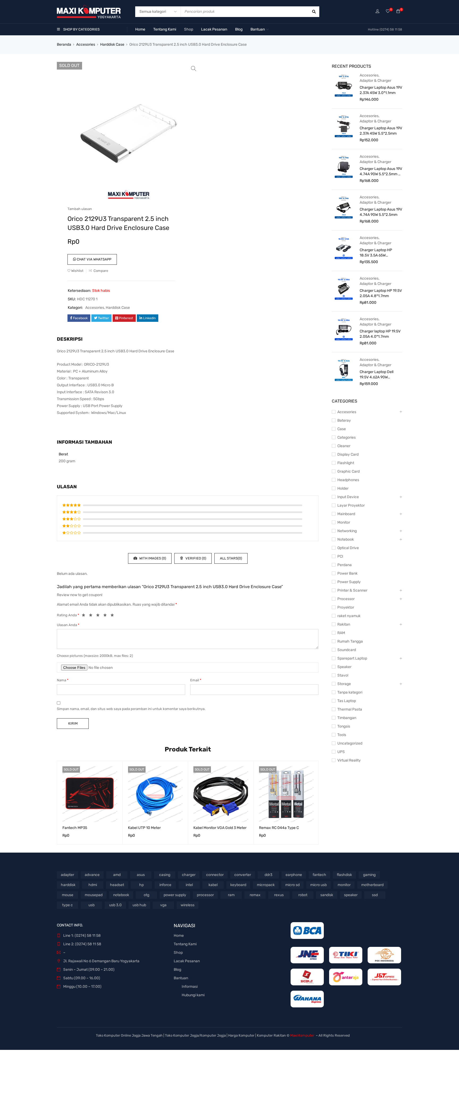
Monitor (343, 522)
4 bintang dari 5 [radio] (106, 616)
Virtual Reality (349, 760)
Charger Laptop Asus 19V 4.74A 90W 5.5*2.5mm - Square (381, 171)
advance (92, 875)
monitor (344, 885)
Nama (63, 680)
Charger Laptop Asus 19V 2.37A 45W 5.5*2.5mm (381, 131)
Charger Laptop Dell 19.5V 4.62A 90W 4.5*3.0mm (376, 375)
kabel (213, 885)
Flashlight (345, 463)
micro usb (318, 885)
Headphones (348, 480)
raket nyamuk (348, 616)
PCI (340, 556)
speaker (351, 895)
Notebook (345, 539)
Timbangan (346, 718)
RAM (341, 633)
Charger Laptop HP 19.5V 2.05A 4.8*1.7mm (381, 293)
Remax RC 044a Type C (279, 828)
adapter (67, 875)
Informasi (190, 986)
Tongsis (343, 726)
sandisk (326, 895)
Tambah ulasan (79, 209)
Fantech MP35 (74, 828)
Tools (341, 735)
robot (302, 895)
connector (215, 875)
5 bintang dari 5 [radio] (113, 616)
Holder (342, 488)
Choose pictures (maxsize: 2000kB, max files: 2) (95, 656)
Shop (178, 952)
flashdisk (344, 875)
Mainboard (346, 514)
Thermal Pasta (349, 709)
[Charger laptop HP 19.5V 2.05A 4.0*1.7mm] (344, 329)
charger (189, 875)
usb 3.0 (115, 905)
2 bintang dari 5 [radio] (92, 616)
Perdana (344, 565)
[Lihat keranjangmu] (398, 11)
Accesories (85, 44)
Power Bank (347, 573)
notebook (121, 895)
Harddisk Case (112, 44)
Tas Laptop (346, 701)
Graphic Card (348, 471)
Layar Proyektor (351, 505)
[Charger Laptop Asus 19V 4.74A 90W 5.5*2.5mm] (344, 207)
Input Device (348, 497)
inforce (165, 885)
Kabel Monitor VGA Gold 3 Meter (219, 828)
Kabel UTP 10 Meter (144, 828)
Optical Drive (348, 548)
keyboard (238, 885)
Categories (346, 437)
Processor (346, 599)
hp (141, 885)
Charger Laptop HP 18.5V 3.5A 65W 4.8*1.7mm (376, 253)
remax (255, 895)
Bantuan (181, 978)
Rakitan (343, 624)
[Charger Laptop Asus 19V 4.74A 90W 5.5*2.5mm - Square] (344, 166)
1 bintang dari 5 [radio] (85, 616)
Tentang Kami (185, 944)
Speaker (344, 667)
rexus (279, 895)
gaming (369, 875)
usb (91, 905)
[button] (194, 68)
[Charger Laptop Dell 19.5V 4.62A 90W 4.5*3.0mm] (344, 370)
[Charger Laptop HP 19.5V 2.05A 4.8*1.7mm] (344, 288)
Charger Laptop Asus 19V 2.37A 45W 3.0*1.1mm (381, 90)
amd (117, 875)
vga (163, 905)
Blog (177, 969)
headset (117, 885)
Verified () (195, 558)
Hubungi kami (193, 995)
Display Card (348, 454)
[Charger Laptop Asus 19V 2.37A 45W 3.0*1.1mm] (344, 85)
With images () (152, 558)
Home (179, 935)
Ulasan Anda (68, 625)
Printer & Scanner (352, 590)
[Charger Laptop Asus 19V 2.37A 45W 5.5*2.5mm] (344, 126)
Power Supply (349, 582)
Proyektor (345, 607)
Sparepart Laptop (352, 658)
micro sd (292, 885)
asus (141, 875)
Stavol (342, 675)
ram (231, 895)
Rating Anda (68, 615)
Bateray (344, 420)
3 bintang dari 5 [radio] (99, 616)
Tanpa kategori (349, 692)
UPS (341, 752)
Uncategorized (349, 743)
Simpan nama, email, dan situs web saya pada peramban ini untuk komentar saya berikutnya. (131, 709)
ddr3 (268, 875)
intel (189, 885)
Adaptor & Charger (375, 80)
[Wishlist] (388, 12)
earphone (294, 875)
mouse (67, 895)
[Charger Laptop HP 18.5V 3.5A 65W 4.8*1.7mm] (344, 248)
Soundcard (346, 650)
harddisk (68, 885)
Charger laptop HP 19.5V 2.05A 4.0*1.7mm (380, 334)
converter (242, 875)
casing (164, 875)
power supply (175, 895)
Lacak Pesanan (187, 961)
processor (205, 895)
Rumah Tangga (350, 641)
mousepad (94, 895)
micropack (266, 885)
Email (195, 680)
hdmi (92, 885)
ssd (375, 895)
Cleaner (343, 446)
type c (67, 905)
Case (341, 429)
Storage (344, 684)
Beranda (64, 44)
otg (146, 895)
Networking (347, 531)
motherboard (372, 885)
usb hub (139, 905)
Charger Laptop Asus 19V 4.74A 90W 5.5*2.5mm (381, 212)
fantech (319, 875)
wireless (187, 905)
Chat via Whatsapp (93, 259)
